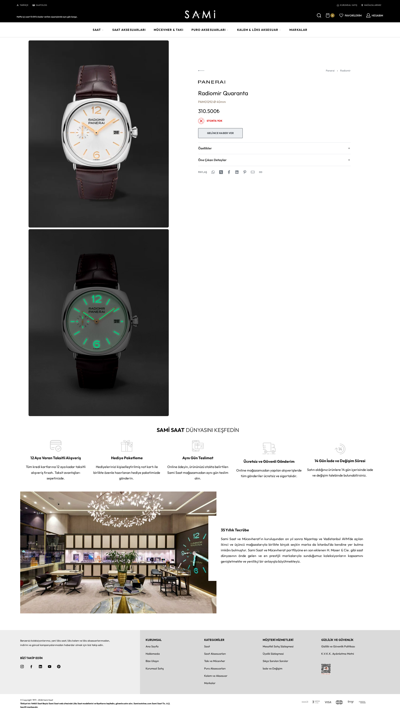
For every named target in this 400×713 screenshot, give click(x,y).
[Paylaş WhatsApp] (213, 172)
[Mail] (253, 172)
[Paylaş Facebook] (229, 172)
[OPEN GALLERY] (99, 134)
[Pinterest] (59, 666)
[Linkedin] (40, 666)
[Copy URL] (260, 172)
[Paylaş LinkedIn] (237, 172)
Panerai (330, 70)
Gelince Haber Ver (220, 133)
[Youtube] (49, 666)
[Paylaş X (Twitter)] (221, 172)
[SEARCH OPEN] (319, 15)
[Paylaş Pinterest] (245, 172)
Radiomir (345, 70)
